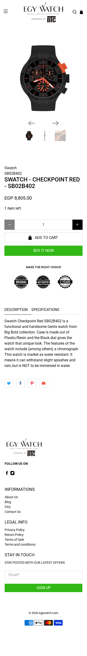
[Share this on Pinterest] (32, 383)
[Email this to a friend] (43, 383)
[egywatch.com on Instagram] (12, 474)
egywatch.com (48, 613)
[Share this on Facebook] (20, 383)
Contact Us (13, 512)
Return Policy (14, 535)
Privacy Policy (15, 530)
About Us (11, 497)
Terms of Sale (14, 539)
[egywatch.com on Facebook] (7, 474)
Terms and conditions (20, 544)
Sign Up (44, 588)
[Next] (55, 123)
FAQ (8, 507)
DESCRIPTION (16, 309)
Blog (8, 502)
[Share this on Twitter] (8, 383)
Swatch (10, 168)
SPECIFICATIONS (45, 309)
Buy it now (43, 250)
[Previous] (31, 123)
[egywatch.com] (43, 12)
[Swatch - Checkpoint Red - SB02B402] (43, 77)
